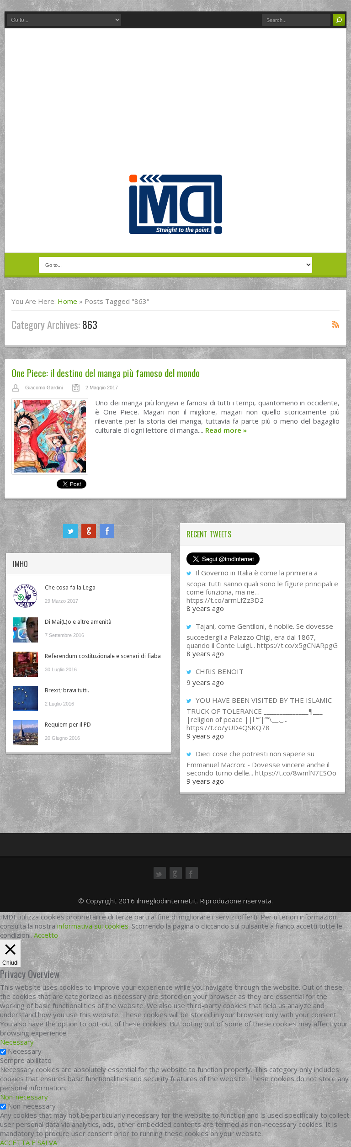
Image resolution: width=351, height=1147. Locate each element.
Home (67, 301)
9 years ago (205, 682)
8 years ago (205, 608)
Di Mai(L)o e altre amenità (78, 621)
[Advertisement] (175, 106)
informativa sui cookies (92, 925)
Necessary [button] (17, 1041)
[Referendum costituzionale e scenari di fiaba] (25, 664)
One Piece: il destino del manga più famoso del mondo (105, 373)
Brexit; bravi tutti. (67, 690)
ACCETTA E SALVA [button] (28, 1142)
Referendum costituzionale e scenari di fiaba (103, 656)
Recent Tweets (208, 534)
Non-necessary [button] (24, 1096)
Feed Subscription (336, 324)
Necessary (25, 1051)
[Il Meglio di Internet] (175, 224)
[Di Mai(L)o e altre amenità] (25, 630)
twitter (70, 531)
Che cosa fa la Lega (70, 587)
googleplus (88, 531)
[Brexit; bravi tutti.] (25, 698)
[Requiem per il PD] (25, 732)
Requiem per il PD (68, 724)
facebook (107, 531)
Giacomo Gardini (44, 387)
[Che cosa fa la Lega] (25, 595)
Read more (226, 430)
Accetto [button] (46, 935)
